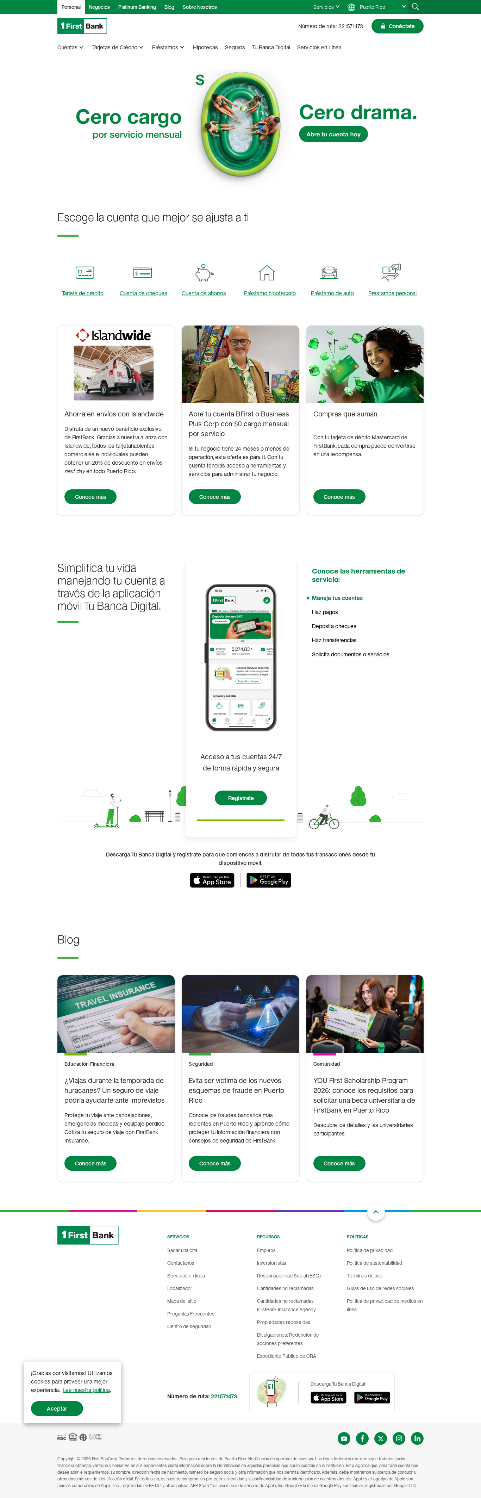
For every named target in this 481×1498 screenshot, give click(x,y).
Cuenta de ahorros (204, 293)
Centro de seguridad (189, 1326)
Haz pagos (325, 612)
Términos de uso (364, 1276)
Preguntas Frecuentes (190, 1314)
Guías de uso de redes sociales (380, 1288)
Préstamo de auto (332, 293)
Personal (71, 7)
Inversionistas (271, 1263)
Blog (169, 7)
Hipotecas (205, 47)
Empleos (266, 1250)
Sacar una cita (182, 1250)
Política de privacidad (370, 1250)
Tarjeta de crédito (83, 293)
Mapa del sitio (181, 1301)
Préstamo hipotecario (270, 293)
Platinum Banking (137, 7)
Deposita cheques (334, 626)
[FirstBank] (82, 26)
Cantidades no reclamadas (285, 1288)
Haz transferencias (334, 640)
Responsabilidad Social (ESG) (289, 1276)
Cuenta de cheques (143, 293)
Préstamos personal (392, 293)
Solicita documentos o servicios (350, 654)
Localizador (179, 1288)
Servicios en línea (186, 1276)
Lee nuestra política (86, 1389)
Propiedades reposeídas (283, 1322)
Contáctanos (180, 1263)
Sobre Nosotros (200, 7)
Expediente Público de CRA (286, 1356)
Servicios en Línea (319, 47)
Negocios (99, 7)
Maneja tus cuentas (337, 598)
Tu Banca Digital (271, 47)
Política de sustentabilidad (374, 1263)
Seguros (235, 47)
